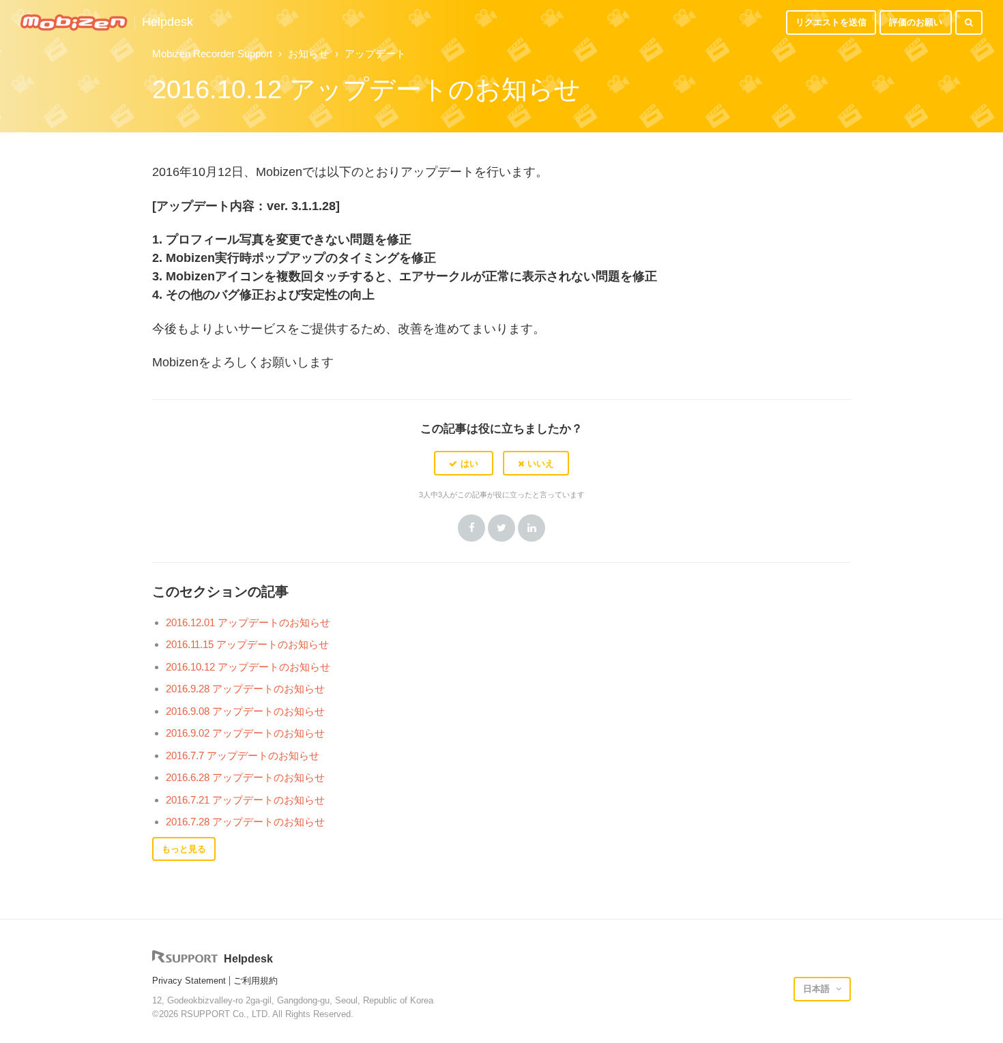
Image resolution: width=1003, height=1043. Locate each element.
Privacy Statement (189, 980)
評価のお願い (915, 22)
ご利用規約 (255, 980)
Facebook (471, 528)
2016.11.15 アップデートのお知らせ (247, 644)
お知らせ (308, 53)
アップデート (375, 53)
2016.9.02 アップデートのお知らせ (245, 733)
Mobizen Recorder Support (212, 53)
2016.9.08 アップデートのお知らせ (245, 711)
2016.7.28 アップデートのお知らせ (245, 821)
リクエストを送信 (831, 22)
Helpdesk (167, 22)
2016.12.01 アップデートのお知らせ (248, 622)
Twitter (501, 528)
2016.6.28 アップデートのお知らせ (245, 777)
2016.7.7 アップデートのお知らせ (242, 755)
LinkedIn (531, 528)
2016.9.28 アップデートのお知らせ (245, 688)
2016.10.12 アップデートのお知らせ (248, 667)
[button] (463, 463)
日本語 (817, 989)
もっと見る (184, 849)
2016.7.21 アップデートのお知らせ (245, 800)
